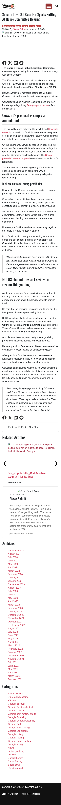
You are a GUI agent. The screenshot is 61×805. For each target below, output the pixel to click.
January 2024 (15, 577)
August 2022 (14, 628)
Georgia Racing (16, 737)
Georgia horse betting (19, 727)
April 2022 (13, 642)
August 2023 (14, 588)
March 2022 (14, 645)
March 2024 (14, 571)
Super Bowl (14, 765)
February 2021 (15, 679)
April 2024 (13, 567)
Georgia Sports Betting (11, 26)
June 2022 (13, 635)
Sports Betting (35, 26)
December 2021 (16, 655)
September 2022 (16, 625)
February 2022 (15, 649)
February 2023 (15, 608)
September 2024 (16, 550)
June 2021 (13, 666)
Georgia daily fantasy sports (22, 714)
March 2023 (14, 605)
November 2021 (16, 659)
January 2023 (15, 611)
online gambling (16, 751)
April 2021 (13, 672)
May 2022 (13, 638)
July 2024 (13, 557)
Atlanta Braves (15, 693)
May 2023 (13, 598)
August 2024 (14, 554)
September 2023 (16, 584)
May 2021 (13, 669)
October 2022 (15, 621)
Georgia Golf (14, 724)
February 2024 (15, 574)
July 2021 (13, 662)
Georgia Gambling (17, 717)
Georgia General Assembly (21, 721)
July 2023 (13, 591)
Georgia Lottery (15, 734)
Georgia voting (15, 744)
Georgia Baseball (17, 704)
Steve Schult (19, 29)
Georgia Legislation (18, 731)
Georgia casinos (16, 710)
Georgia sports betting (38, 105)
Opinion (12, 754)
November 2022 (16, 618)
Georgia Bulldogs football (20, 707)
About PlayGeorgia (10, 793)
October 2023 (15, 581)
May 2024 (13, 564)
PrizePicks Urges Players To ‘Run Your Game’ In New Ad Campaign (25, 474)
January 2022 (15, 652)
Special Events (15, 758)
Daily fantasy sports (18, 697)
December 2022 (16, 615)
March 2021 (14, 676)
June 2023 (13, 594)
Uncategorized (15, 768)
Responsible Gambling (31, 793)
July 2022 (13, 632)
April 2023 (13, 601)
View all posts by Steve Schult (21, 534)
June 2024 (13, 560)
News (25, 26)
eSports (12, 700)
